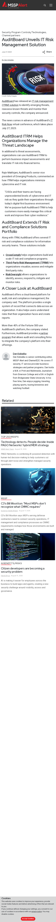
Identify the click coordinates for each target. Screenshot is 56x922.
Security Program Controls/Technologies (24, 32)
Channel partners (11, 35)
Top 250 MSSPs (10, 436)
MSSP (4, 498)
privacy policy (37, 911)
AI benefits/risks (11, 563)
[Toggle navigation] (51, 5)
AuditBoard (8, 101)
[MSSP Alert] (15, 5)
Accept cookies (28, 919)
